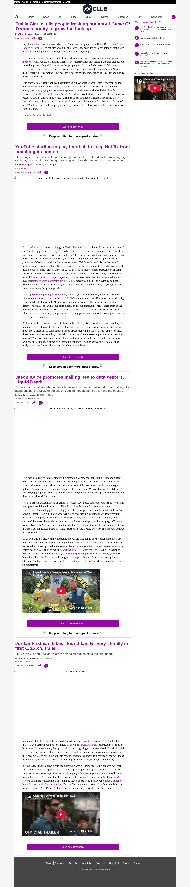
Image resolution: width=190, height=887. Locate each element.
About (48, 863)
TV (60, 17)
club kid (31, 666)
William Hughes (25, 34)
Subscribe (123, 17)
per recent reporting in (48, 294)
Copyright (114, 863)
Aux (140, 17)
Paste (17, 1)
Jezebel (36, 1)
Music (88, 17)
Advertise (73, 863)
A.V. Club (26, 1)
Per (45, 323)
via (36, 115)
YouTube (31, 172)
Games (104, 17)
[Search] (16, 17)
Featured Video (144, 73)
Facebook (101, 863)
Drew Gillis (23, 395)
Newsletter (156, 17)
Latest (31, 17)
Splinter (46, 1)
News (46, 17)
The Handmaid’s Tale (56, 93)
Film (73, 17)
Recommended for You (149, 22)
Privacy (126, 863)
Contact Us (138, 863)
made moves (84, 247)
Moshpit (66, 1)
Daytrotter (56, 1)
